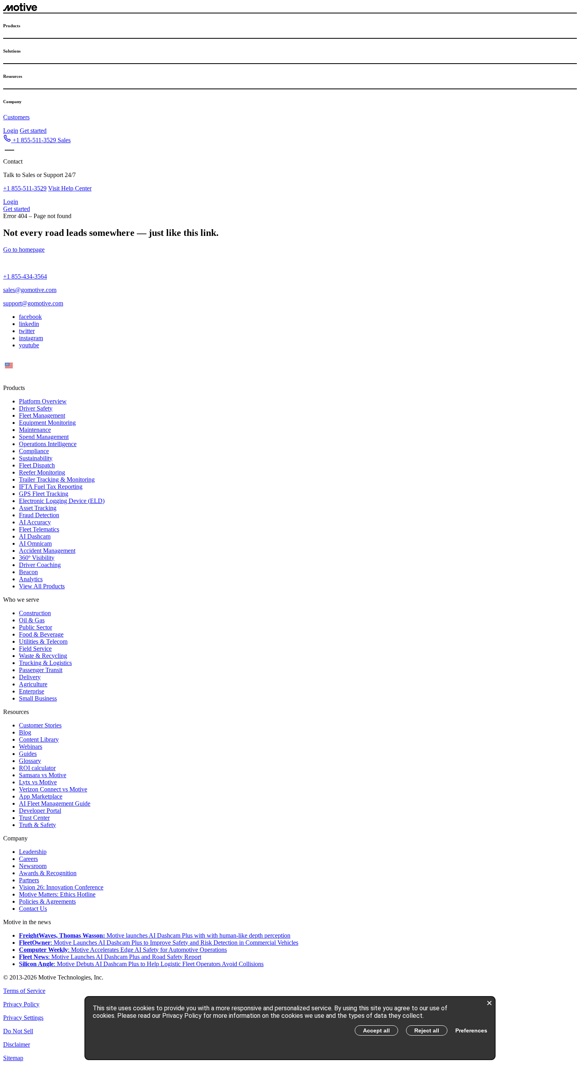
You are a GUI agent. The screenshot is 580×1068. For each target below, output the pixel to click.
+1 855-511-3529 (25, 188)
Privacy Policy (21, 1004)
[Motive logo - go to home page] (20, 9)
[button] (37, 140)
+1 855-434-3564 (25, 276)
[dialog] (290, 1028)
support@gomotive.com (33, 303)
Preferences (471, 1030)
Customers (16, 117)
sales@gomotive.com (29, 289)
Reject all (426, 1030)
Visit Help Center (70, 188)
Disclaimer (16, 1044)
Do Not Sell (18, 1031)
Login (10, 130)
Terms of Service (24, 990)
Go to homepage (24, 249)
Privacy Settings (23, 1017)
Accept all (376, 1030)
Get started (33, 130)
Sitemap (13, 1058)
